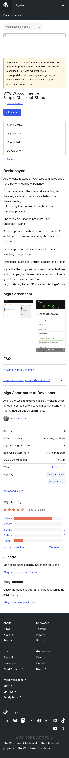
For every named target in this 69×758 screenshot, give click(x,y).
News (6, 628)
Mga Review (14, 133)
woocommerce (56, 481)
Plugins (40, 634)
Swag (41, 669)
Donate (42, 663)
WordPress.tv (13, 669)
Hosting (8, 634)
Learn (6, 651)
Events (40, 657)
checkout (51, 474)
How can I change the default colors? (26, 380)
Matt (8, 685)
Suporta (11, 159)
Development (15, 150)
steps (61, 474)
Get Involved (44, 651)
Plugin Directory (12, 15)
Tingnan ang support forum (20, 572)
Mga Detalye (15, 125)
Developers (10, 663)
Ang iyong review (13, 547)
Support (8, 657)
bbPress (10, 691)
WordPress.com (14, 679)
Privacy (8, 640)
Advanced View (13, 491)
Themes (41, 628)
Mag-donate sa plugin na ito (20, 602)
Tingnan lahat (57, 547)
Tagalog (16, 712)
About (7, 622)
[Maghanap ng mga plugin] (39, 26)
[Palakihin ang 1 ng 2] (28, 304)
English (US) (59, 467)
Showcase (42, 622)
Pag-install (13, 142)
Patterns (41, 640)
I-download (12, 112)
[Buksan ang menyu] (63, 5)
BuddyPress (12, 697)
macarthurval (15, 103)
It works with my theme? (18, 369)
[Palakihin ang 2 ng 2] (61, 304)
